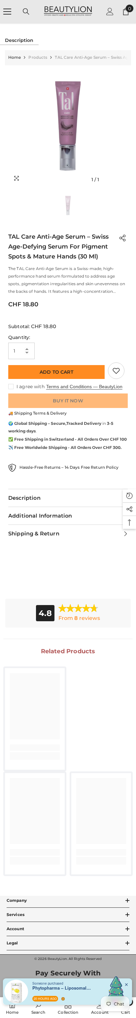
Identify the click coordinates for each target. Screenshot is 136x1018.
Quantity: (19, 337)
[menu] (7, 12)
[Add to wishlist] (116, 370)
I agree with (31, 387)
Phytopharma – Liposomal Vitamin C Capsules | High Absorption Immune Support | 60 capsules (62, 988)
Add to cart (56, 372)
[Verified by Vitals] (63, 999)
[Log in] (110, 11)
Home (14, 57)
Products (37, 57)
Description (19, 40)
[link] (35, 747)
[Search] (26, 12)
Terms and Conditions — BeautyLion (84, 386)
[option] (68, 125)
